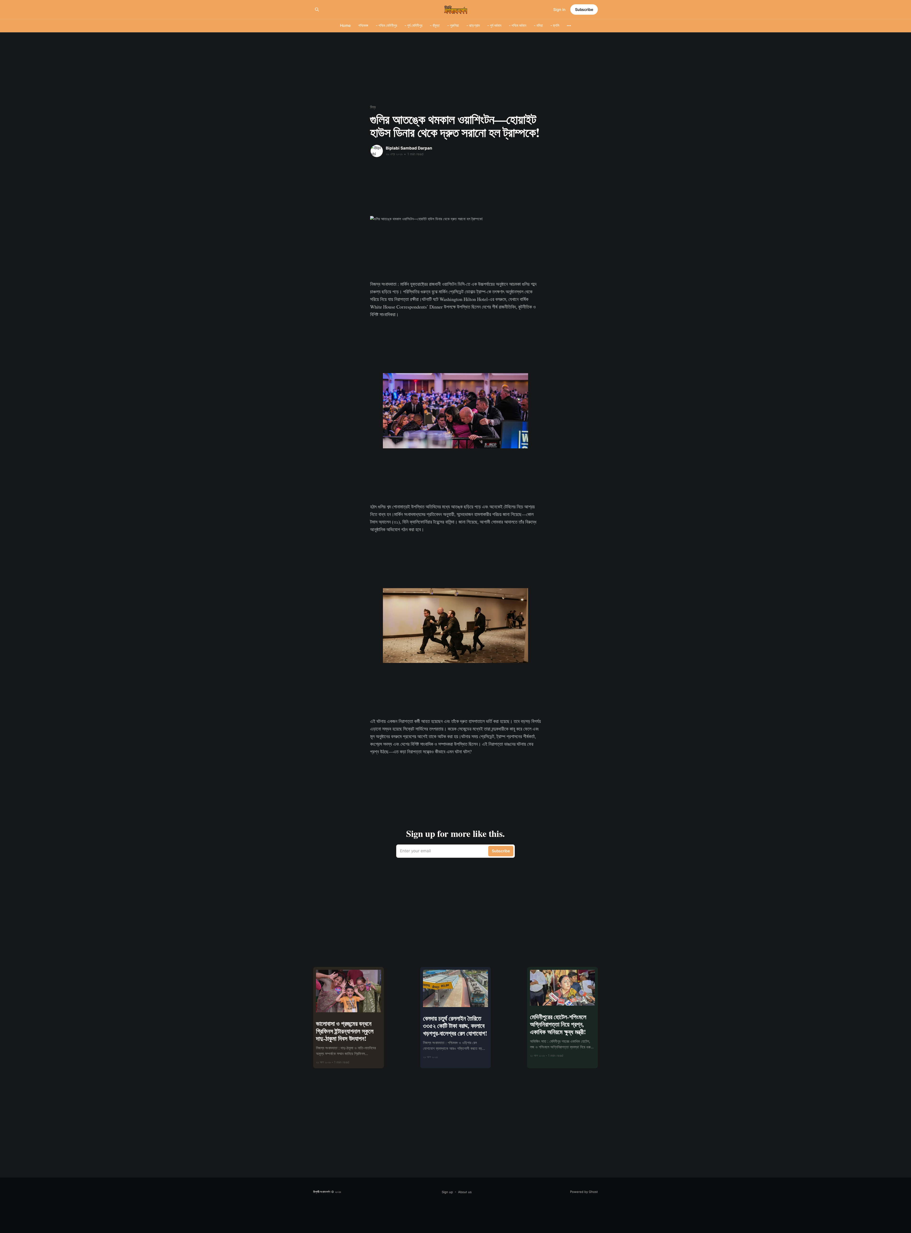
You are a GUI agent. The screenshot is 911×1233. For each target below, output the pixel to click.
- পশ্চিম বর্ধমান (517, 25)
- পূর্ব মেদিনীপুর (413, 25)
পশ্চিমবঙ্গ (363, 25)
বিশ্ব (373, 107)
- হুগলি (554, 25)
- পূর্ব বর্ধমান (494, 25)
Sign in (559, 9)
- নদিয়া (538, 25)
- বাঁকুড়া (435, 25)
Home (345, 25)
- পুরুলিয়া (453, 25)
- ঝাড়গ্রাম (473, 25)
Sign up (447, 1192)
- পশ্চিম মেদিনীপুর (386, 25)
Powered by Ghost (584, 1192)
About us (465, 1192)
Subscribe (584, 9)
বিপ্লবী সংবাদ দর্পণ (321, 1192)
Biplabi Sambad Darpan (409, 148)
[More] (568, 25)
